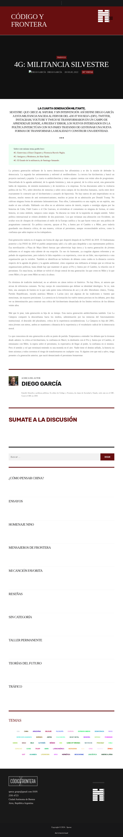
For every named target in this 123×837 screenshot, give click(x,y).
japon (49, 737)
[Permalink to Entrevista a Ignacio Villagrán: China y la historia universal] (101, 488)
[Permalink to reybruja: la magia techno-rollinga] (101, 604)
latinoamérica (58, 749)
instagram (73, 749)
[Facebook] (57, 3)
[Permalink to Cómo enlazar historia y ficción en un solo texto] (75, 650)
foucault (100, 743)
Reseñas (16, 594)
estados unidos (84, 731)
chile (110, 743)
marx (47, 749)
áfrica (109, 749)
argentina (37, 731)
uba (18, 731)
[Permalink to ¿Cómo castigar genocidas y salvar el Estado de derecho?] (75, 535)
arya (55, 754)
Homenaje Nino (21, 524)
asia (82, 749)
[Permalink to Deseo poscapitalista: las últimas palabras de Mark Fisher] (35, 697)
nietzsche (88, 743)
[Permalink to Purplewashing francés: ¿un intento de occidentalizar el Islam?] (101, 558)
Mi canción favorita (25, 571)
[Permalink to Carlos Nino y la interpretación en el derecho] (35, 535)
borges (39, 737)
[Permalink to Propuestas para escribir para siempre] (35, 650)
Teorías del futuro (25, 663)
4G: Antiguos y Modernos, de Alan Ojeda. (32, 156)
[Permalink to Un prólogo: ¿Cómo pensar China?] (35, 488)
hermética (66, 754)
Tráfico (61, 57)
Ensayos (16, 501)
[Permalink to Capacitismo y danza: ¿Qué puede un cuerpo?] (75, 697)
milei (32, 743)
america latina (106, 754)
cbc (60, 743)
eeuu (24, 743)
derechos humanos (24, 737)
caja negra (60, 737)
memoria (86, 737)
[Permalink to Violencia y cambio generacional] (35, 558)
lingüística (92, 754)
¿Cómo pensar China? (26, 478)
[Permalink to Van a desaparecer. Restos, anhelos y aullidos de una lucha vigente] (101, 512)
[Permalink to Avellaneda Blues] (101, 581)
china (26, 731)
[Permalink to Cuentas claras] (101, 627)
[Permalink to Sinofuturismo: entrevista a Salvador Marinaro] (75, 674)
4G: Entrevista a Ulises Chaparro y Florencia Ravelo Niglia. (39, 152)
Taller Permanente (25, 640)
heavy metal (74, 737)
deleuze (48, 731)
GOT (23, 754)
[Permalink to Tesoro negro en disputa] (75, 558)
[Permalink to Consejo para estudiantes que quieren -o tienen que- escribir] (101, 650)
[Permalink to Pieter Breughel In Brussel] (35, 581)
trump (37, 749)
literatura (45, 754)
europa (71, 731)
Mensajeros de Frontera (30, 547)
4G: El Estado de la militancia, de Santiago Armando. (37, 160)
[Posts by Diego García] (37, 72)
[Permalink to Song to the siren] (75, 581)
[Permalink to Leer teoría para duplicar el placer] (75, 627)
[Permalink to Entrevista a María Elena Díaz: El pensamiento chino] (75, 488)
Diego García (54, 72)
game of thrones (73, 743)
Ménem (52, 743)
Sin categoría (20, 617)
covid (28, 749)
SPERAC (97, 737)
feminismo (108, 737)
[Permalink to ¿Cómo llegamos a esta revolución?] (101, 535)
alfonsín (41, 743)
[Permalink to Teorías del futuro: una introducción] (35, 674)
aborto (100, 749)
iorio (91, 749)
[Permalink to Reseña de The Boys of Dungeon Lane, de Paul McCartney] (75, 604)
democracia (99, 731)
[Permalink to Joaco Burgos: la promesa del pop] (35, 604)
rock (110, 731)
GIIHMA (15, 743)
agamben (33, 754)
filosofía (59, 731)
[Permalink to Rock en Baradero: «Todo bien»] (35, 512)
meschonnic (79, 754)
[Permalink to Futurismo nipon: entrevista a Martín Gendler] (101, 674)
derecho (18, 749)
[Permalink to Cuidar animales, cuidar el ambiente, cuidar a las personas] (35, 627)
